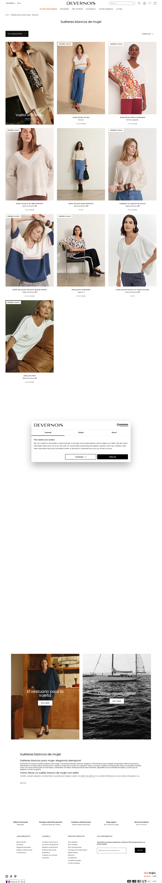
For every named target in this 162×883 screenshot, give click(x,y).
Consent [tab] (48, 432)
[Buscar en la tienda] (133, 3)
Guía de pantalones (75, 847)
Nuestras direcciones (49, 850)
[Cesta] (155, 3)
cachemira (74, 778)
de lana (65, 778)
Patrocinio (71, 855)
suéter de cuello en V (88, 776)
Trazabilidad (72, 858)
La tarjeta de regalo (74, 860)
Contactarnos (21, 852)
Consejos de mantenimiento (77, 850)
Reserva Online (73, 852)
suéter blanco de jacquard (112, 780)
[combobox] (10, 3)
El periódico (46, 852)
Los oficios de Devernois (50, 845)
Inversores (45, 858)
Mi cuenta (20, 845)
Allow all (112, 457)
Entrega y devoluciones (24, 850)
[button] (122, 3)
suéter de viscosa (26, 780)
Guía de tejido (72, 842)
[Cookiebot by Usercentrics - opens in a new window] (118, 425)
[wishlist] (149, 3)
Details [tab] (81, 432)
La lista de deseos (74, 863)
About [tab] (114, 432)
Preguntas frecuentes (24, 847)
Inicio (7, 15)
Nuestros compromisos (50, 847)
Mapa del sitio (21, 842)
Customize (79, 457)
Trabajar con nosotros (49, 855)
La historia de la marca (50, 842)
